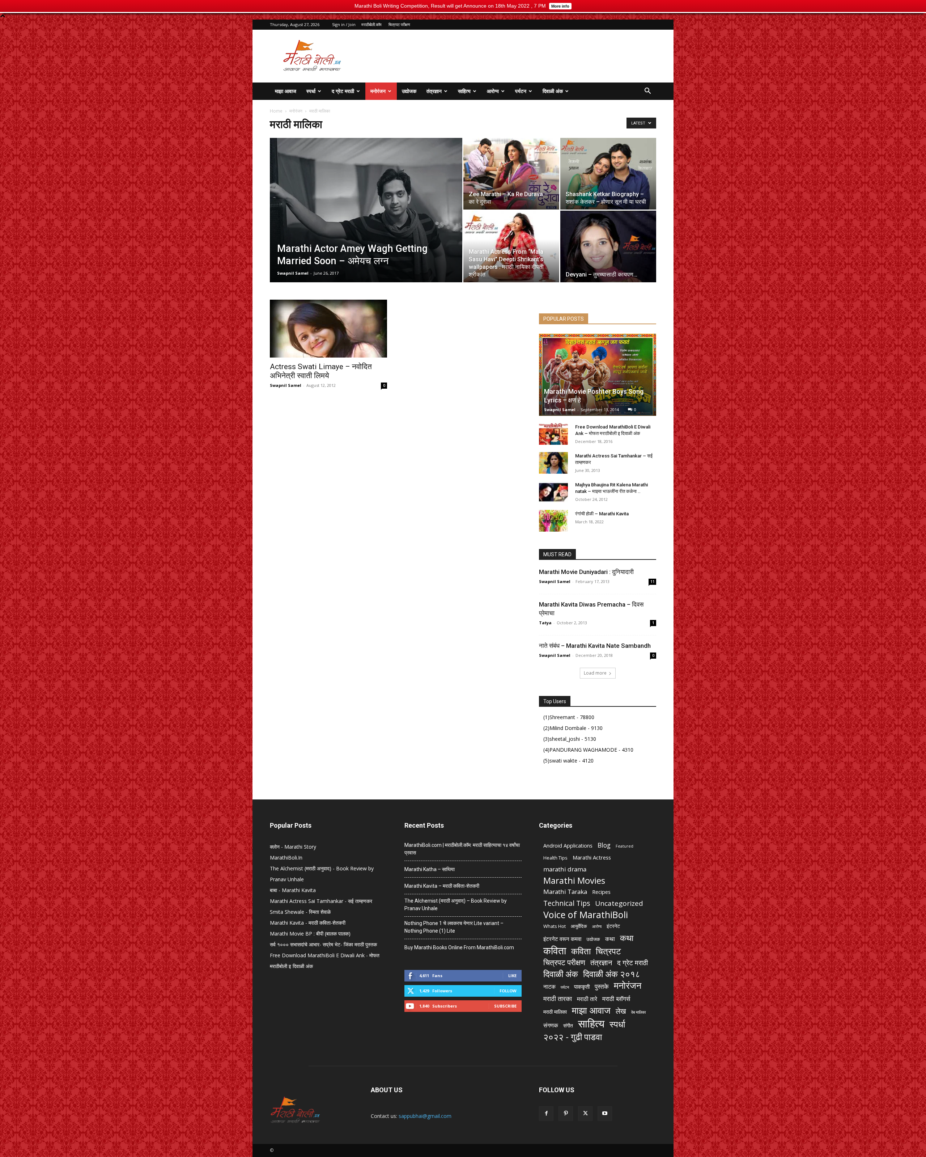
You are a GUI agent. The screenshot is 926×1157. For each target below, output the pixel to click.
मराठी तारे (587, 999)
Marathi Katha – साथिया (429, 869)
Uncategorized (619, 903)
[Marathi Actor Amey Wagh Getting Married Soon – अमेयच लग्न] (366, 210)
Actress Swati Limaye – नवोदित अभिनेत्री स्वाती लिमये (321, 371)
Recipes (601, 891)
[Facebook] (546, 1113)
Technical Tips (566, 903)
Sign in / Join (344, 24)
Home (276, 111)
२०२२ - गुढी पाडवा (572, 1036)
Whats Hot (554, 926)
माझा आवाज (285, 91)
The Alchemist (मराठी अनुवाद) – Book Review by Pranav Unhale (455, 904)
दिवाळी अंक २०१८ (611, 974)
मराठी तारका (557, 998)
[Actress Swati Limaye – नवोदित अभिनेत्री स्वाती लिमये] (328, 329)
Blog (604, 845)
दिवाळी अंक (553, 91)
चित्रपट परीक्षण (399, 24)
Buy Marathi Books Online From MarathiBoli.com (459, 947)
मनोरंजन (378, 91)
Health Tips (555, 857)
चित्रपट (608, 951)
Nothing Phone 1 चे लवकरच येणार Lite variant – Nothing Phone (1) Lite (454, 927)
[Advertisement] (524, 56)
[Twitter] (585, 1113)
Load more (595, 673)
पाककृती (582, 986)
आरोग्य (493, 91)
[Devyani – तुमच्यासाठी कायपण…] (608, 246)
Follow (508, 990)
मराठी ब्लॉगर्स (616, 998)
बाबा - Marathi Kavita (293, 890)
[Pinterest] (565, 1113)
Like (512, 975)
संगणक (550, 1025)
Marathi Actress (592, 857)
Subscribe (505, 1006)
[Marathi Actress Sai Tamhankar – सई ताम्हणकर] (553, 463)
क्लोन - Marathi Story (293, 846)
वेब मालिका (638, 1012)
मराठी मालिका (555, 1011)
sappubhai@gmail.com (425, 1115)
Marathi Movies (574, 880)
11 (652, 581)
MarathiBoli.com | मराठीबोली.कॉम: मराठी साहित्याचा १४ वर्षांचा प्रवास (462, 849)
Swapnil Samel (293, 273)
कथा (610, 939)
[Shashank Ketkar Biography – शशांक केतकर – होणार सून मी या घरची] (608, 174)
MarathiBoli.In (286, 857)
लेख (621, 1011)
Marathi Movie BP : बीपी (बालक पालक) (310, 933)
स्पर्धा (310, 91)
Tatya (545, 622)
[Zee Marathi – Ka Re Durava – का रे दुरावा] (511, 174)
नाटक (549, 987)
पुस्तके (602, 986)
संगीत (568, 1025)
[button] (647, 91)
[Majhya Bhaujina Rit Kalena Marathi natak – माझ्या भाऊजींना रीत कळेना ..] (553, 492)
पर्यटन (520, 91)
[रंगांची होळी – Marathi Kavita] (553, 521)
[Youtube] (605, 1113)
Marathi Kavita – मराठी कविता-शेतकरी (441, 886)
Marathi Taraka (565, 891)
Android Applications (567, 845)
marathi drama (564, 869)
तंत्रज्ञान (434, 91)
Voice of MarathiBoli (585, 915)
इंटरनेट (613, 925)
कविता (554, 950)
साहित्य (464, 91)
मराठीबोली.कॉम (371, 24)
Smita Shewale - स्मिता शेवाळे (300, 911)
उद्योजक (409, 91)
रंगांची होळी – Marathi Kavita (602, 513)
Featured (624, 846)
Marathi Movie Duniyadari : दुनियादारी (586, 571)
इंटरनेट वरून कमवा (562, 938)
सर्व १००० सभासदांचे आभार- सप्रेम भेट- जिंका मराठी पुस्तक (323, 944)
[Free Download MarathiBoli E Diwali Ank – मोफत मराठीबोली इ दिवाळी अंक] (553, 434)
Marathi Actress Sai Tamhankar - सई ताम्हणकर (321, 901)
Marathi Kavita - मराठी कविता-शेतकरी (307, 922)
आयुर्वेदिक (579, 926)
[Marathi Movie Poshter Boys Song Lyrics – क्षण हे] (597, 375)
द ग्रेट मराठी (343, 91)
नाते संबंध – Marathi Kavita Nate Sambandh (595, 645)
